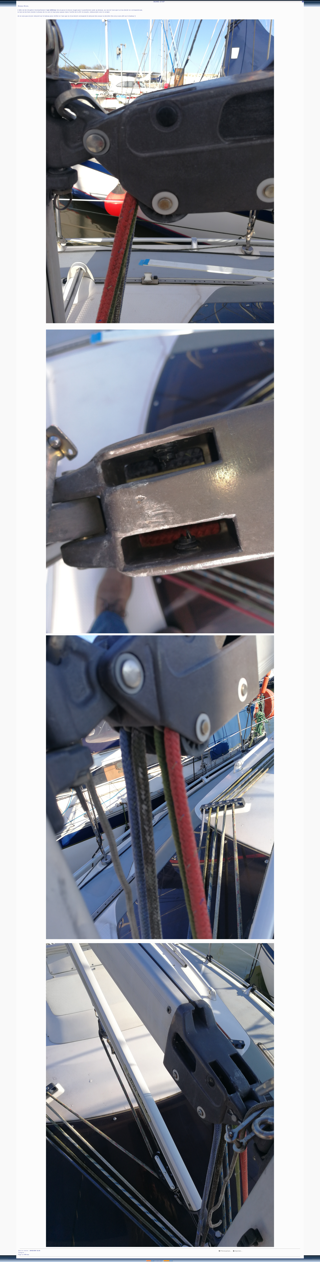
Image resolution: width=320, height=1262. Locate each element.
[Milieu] (0, 103)
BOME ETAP (159, 2)
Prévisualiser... (226, 1251)
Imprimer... (238, 1251)
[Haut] (0, 101)
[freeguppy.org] (150, 1261)
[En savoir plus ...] (168, 1261)
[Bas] (0, 105)
